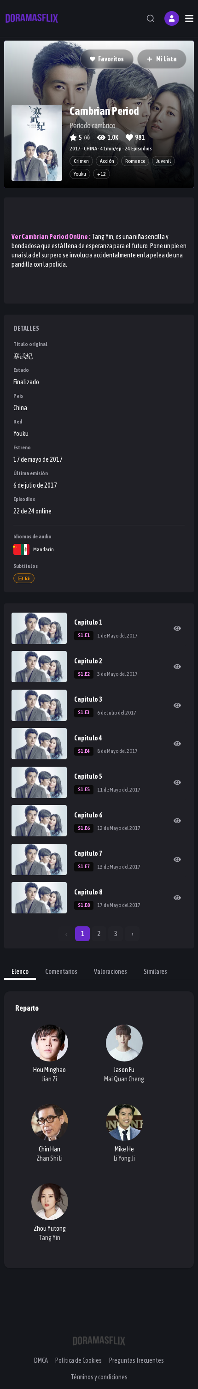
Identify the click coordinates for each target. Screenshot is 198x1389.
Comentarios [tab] (61, 971)
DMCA (41, 1360)
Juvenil (163, 161)
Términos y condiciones (99, 1377)
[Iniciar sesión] (171, 18)
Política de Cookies (78, 1360)
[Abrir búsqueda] (150, 18)
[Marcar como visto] (177, 628)
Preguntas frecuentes (136, 1360)
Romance (135, 161)
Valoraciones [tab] (110, 971)
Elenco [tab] (20, 971)
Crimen (81, 161)
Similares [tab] (155, 971)
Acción (107, 161)
